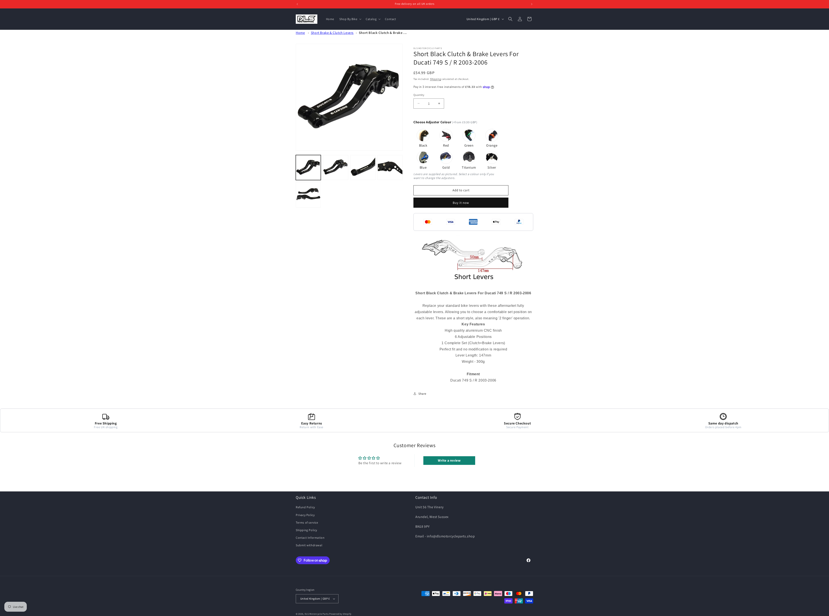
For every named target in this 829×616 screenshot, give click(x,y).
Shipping (435, 79)
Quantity (418, 95)
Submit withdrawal (309, 545)
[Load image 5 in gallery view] (308, 194)
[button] (350, 19)
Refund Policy (305, 507)
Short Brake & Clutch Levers (332, 32)
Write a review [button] (449, 460)
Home (300, 32)
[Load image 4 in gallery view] (390, 167)
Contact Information (310, 538)
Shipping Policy (306, 530)
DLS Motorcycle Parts (317, 613)
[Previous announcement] (297, 4)
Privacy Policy (305, 515)
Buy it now (461, 203)
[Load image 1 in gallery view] (308, 167)
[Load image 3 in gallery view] (362, 167)
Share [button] (422, 394)
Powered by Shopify (340, 613)
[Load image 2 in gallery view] (335, 167)
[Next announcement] (531, 4)
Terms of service (307, 522)
